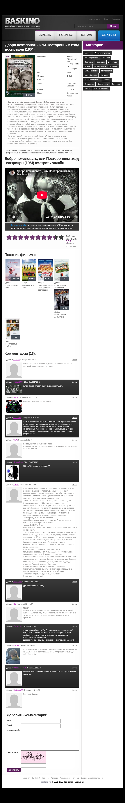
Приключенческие (92, 80)
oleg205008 (18, 382)
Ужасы (87, 88)
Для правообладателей (92, 778)
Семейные (89, 84)
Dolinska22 (18, 690)
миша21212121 (20, 668)
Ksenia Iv (17, 626)
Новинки (45, 778)
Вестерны (89, 62)
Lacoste (16, 360)
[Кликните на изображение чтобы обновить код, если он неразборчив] (33, 752)
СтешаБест (18, 462)
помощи (68, 153)
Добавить (14, 770)
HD (14, 604)
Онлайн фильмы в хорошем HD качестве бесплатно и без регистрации (22, 23)
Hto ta (15, 397)
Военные (101, 62)
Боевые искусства (102, 53)
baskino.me (46, 782)
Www (15, 440)
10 (61, 237)
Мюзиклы (104, 75)
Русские (70, 86)
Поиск (113, 26)
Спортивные (102, 84)
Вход (106, 19)
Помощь (116, 19)
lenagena (17, 418)
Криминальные (91, 71)
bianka (16, 645)
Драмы (88, 66)
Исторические (100, 66)
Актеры (54, 778)
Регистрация (94, 19)
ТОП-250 (36, 778)
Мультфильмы (91, 75)
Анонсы (88, 53)
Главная (26, 778)
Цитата (74, 360)
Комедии (71, 83)
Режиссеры (64, 778)
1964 (69, 72)
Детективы (113, 62)
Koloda (16, 484)
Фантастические (101, 88)
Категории (94, 45)
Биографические (92, 58)
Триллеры (116, 84)
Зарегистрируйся (19, 225)
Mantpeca (17, 582)
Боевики (106, 58)
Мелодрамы (106, 71)
